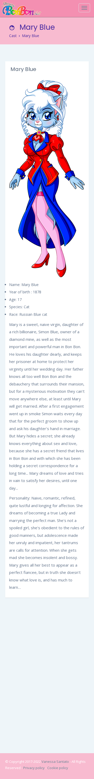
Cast (13, 35)
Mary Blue (30, 35)
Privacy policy (34, 767)
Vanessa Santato (56, 761)
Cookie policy (57, 767)
